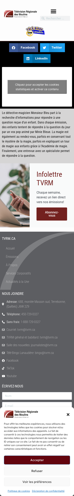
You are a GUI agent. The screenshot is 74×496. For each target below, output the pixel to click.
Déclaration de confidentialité (48, 490)
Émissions (12, 257)
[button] (68, 414)
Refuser (37, 471)
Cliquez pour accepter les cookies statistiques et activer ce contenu (37, 87)
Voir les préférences (37, 482)
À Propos (11, 265)
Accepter (37, 460)
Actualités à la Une (17, 282)
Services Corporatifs (18, 273)
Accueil (10, 248)
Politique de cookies (19, 490)
